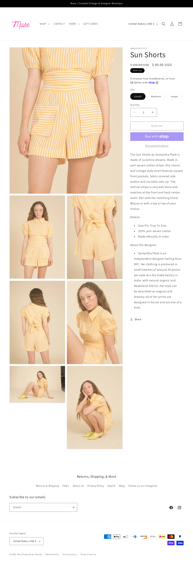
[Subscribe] (73, 507)
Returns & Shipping (47, 485)
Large (176, 97)
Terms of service (88, 554)
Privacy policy (70, 554)
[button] (44, 24)
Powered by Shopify (32, 554)
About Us (78, 485)
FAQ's (66, 485)
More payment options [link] (156, 145)
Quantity (135, 104)
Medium (158, 97)
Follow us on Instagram (142, 485)
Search (111, 485)
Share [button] (138, 319)
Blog (122, 485)
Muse (19, 554)
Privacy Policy (95, 485)
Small (140, 97)
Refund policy (52, 554)
